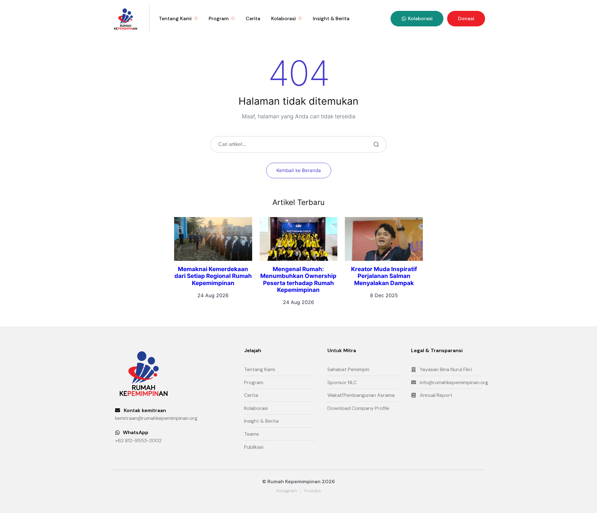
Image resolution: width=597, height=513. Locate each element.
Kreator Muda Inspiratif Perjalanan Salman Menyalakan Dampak (384, 276)
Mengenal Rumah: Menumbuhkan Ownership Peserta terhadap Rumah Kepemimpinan (298, 279)
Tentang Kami (175, 18)
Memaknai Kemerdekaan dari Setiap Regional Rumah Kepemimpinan (213, 276)
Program (219, 18)
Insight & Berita (331, 18)
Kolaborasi (283, 18)
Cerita (253, 18)
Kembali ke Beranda (298, 170)
